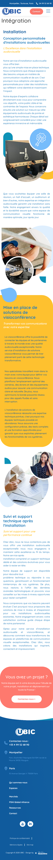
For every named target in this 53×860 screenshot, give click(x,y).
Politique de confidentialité (20, 838)
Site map (30, 845)
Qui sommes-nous (18, 782)
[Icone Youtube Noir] (22, 824)
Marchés (13, 796)
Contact (13, 813)
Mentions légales (16, 845)
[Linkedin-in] (30, 824)
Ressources (15, 807)
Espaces (13, 788)
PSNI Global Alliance (19, 802)
